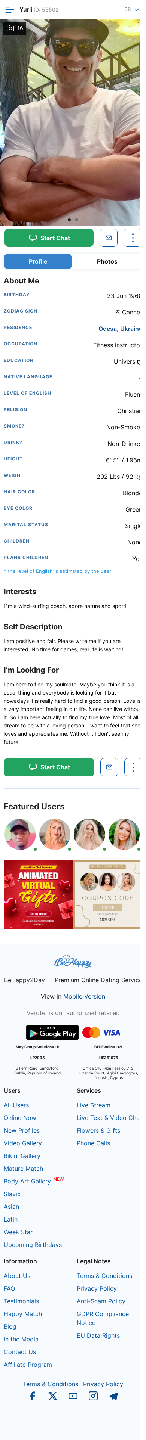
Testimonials (21, 1301)
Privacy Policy (97, 1288)
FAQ (9, 1288)
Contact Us (20, 1352)
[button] (69, 219)
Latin (11, 1219)
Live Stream (93, 1105)
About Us (17, 1275)
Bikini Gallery (22, 1156)
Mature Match (23, 1168)
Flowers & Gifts (98, 1130)
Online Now (20, 1117)
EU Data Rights (98, 1335)
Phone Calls (93, 1143)
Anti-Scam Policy (101, 1301)
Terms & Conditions (104, 1275)
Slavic (12, 1194)
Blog (10, 1326)
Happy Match (23, 1314)
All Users (16, 1105)
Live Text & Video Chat (109, 1117)
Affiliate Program (28, 1364)
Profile (38, 261)
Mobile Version (84, 996)
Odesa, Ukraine (120, 328)
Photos (107, 261)
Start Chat (116, 1426)
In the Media (21, 1339)
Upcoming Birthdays (33, 1244)
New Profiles (22, 1130)
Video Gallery (23, 1143)
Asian (11, 1206)
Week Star (18, 1232)
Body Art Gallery (27, 1181)
